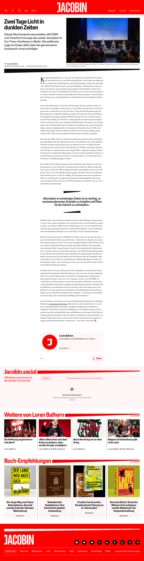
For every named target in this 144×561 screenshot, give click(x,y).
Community (134, 11)
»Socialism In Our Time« (58, 304)
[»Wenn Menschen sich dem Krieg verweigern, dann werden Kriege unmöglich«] (55, 428)
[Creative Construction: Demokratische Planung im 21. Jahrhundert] (89, 481)
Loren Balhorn (12, 64)
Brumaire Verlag (133, 551)
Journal (122, 11)
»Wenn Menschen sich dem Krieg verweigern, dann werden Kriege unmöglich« (53, 442)
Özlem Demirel (59, 449)
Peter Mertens (128, 449)
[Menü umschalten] (6, 10)
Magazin (112, 11)
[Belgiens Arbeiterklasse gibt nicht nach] (124, 428)
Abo (26, 11)
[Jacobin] (72, 7)
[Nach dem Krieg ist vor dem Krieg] (89, 428)
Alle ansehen (135, 416)
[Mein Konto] (12, 10)
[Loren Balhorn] (49, 342)
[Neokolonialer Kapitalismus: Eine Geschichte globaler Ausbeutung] (55, 481)
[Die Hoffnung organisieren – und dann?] (20, 428)
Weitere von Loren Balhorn (34, 415)
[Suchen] (19, 10)
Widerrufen (11, 551)
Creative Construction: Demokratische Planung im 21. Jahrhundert (89, 505)
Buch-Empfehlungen (27, 461)
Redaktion (20, 516)
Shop (34, 11)
